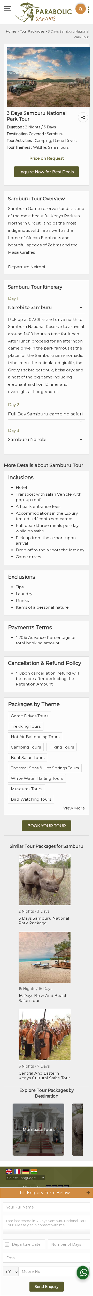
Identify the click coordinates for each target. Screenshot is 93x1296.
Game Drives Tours (29, 715)
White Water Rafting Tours (37, 778)
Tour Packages (32, 31)
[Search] (80, 9)
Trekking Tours (26, 726)
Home (11, 31)
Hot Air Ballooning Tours (35, 736)
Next (76, 1130)
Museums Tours (26, 788)
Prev (17, 1130)
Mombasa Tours (38, 1129)
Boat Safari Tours (27, 757)
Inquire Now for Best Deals (46, 171)
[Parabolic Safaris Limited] (43, 12)
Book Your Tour (46, 825)
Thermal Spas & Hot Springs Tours (45, 767)
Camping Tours (26, 747)
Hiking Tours (61, 747)
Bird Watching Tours (31, 799)
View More (74, 808)
